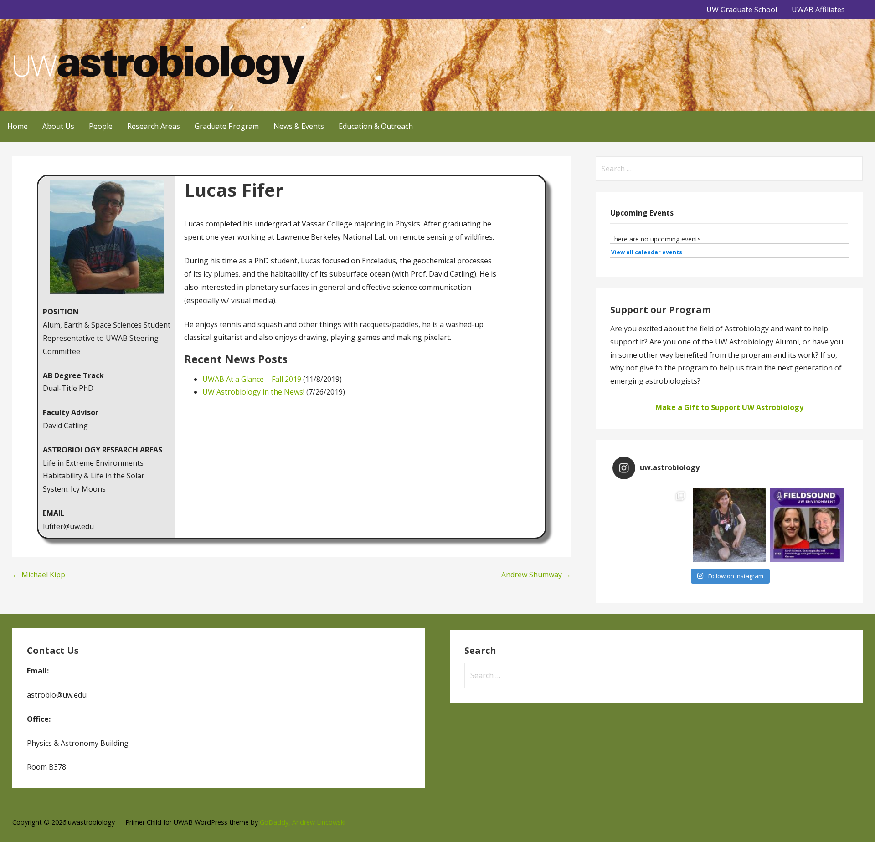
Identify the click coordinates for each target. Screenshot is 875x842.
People (101, 126)
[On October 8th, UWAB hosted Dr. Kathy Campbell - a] (729, 525)
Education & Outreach (376, 126)
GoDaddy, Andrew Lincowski (302, 822)
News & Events (298, 126)
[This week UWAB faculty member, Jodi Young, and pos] (807, 525)
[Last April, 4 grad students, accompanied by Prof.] (651, 525)
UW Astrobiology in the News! (253, 392)
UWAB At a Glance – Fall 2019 (251, 379)
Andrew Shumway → (536, 575)
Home (17, 126)
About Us (58, 126)
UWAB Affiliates (818, 10)
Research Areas (153, 126)
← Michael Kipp (38, 575)
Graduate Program (227, 126)
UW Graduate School (741, 10)
